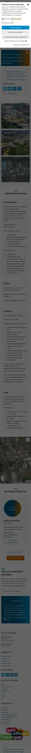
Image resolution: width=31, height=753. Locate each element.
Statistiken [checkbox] (17, 19)
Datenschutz (25, 45)
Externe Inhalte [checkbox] (9, 23)
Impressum (16, 45)
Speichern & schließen (15, 32)
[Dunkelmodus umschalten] (28, 4)
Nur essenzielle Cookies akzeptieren (15, 37)
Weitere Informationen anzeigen (15, 41)
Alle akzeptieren (15, 27)
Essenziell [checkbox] (7, 19)
